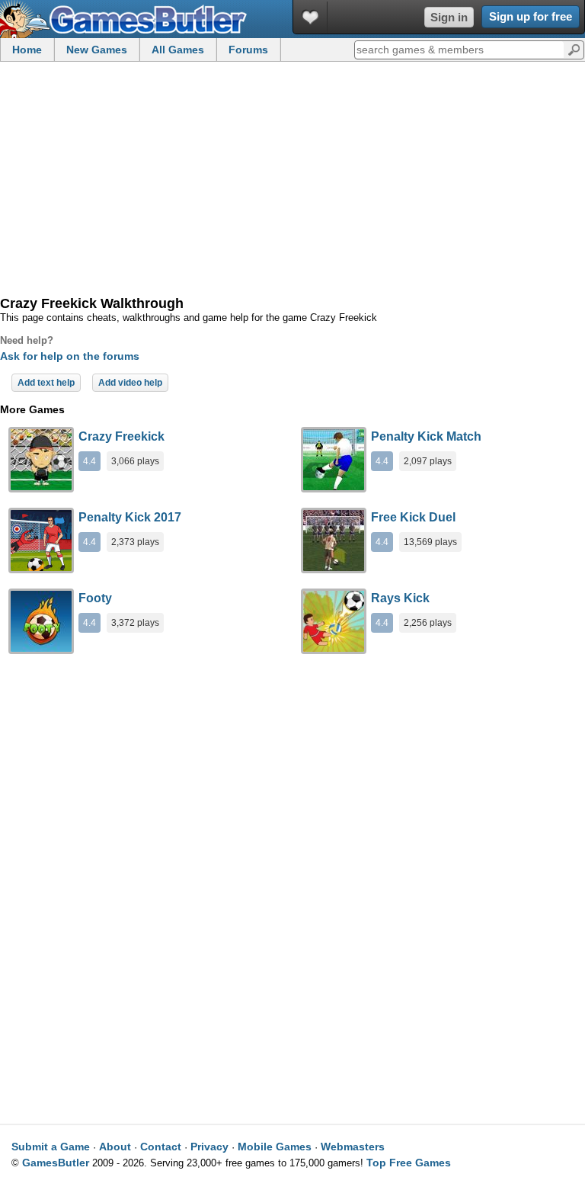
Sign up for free (530, 16)
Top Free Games (408, 1162)
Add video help (130, 382)
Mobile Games (275, 1146)
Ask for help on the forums (69, 356)
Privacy (209, 1146)
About (115, 1146)
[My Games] (310, 17)
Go (573, 48)
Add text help (46, 382)
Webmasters (353, 1146)
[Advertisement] (292, 180)
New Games (96, 49)
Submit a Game (50, 1146)
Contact (160, 1146)
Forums (248, 49)
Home (27, 49)
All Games (178, 49)
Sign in (449, 17)
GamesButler (55, 1162)
